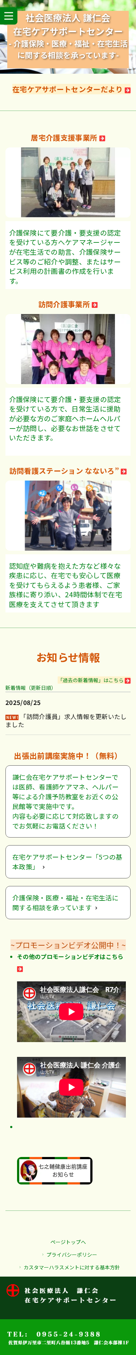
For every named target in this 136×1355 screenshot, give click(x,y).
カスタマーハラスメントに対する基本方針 (72, 1267)
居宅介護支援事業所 (65, 137)
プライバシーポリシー (71, 1254)
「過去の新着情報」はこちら (91, 680)
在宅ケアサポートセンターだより (68, 89)
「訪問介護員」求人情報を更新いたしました (66, 720)
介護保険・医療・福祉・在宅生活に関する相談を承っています (65, 902)
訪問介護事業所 (65, 304)
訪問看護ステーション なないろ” (65, 470)
